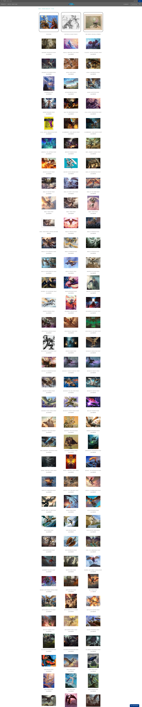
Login (136, 1)
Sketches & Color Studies (71, 23)
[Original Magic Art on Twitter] (4, 1)
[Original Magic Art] (70, 4)
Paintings (48, 23)
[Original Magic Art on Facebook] (3, 1)
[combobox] (136, 4)
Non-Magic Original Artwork (93, 23)
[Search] (139, 4)
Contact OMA (9, 1)
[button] (4, 4)
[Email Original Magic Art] (1, 1)
